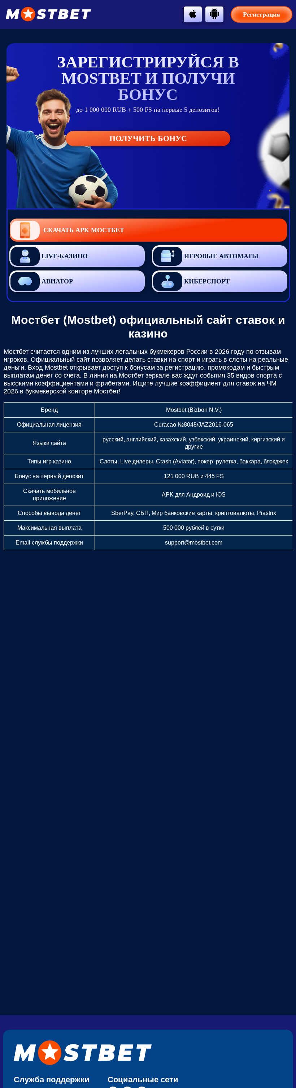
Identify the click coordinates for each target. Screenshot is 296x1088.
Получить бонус (148, 138)
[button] (283, 919)
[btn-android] (214, 13)
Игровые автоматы (221, 256)
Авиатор (57, 281)
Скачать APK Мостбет (83, 230)
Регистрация (261, 14)
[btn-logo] (48, 14)
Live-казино (65, 256)
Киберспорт (207, 281)
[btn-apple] (192, 13)
